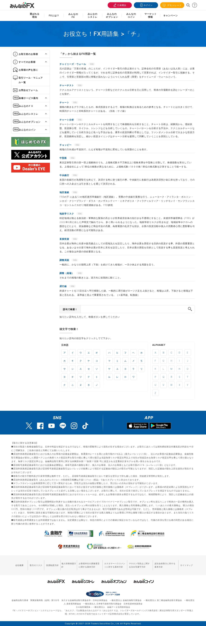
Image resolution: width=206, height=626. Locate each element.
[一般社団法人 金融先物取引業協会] (112, 533)
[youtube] (51, 426)
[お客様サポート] (194, 6)
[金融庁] (53, 533)
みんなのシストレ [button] (28, 113)
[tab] (30, 54)
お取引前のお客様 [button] (28, 54)
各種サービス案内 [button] (28, 98)
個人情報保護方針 (68, 565)
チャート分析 (67, 119)
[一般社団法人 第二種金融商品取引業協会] (147, 533)
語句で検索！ (70, 309)
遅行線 (63, 286)
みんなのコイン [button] (27, 129)
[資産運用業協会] (69, 546)
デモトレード (174, 5)
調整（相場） (67, 273)
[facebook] (40, 426)
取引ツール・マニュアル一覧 (31, 80)
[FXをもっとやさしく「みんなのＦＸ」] (22, 4)
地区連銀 (65, 192)
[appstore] (138, 426)
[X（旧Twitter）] (29, 426)
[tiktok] (85, 426)
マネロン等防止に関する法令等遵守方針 (139, 565)
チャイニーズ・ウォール (73, 64)
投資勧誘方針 (52, 565)
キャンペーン (170, 15)
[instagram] (74, 426)
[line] (63, 426)
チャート (65, 102)
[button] (43, 54)
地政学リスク (67, 213)
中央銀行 (65, 175)
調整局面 (65, 260)
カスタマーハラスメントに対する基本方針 (114, 565)
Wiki (92, 64)
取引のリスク (36, 565)
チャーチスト (67, 85)
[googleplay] (160, 426)
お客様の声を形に (28, 69)
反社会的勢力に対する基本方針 (164, 565)
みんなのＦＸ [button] (26, 106)
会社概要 (19, 565)
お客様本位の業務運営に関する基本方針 (89, 565)
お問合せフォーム (28, 90)
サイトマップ (186, 565)
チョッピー (66, 144)
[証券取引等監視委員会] (139, 547)
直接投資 (65, 238)
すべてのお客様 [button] (27, 62)
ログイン (148, 5)
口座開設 (121, 5)
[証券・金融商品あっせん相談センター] (104, 546)
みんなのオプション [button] (30, 121)
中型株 (63, 157)
